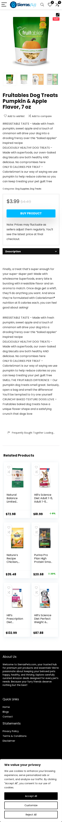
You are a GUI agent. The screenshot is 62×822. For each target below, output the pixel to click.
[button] (57, 14)
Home (6, 707)
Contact (8, 716)
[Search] (42, 4)
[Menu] (4, 4)
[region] (31, 790)
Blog (5, 712)
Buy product (31, 213)
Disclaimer (9, 741)
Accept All (31, 796)
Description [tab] (13, 251)
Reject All (31, 814)
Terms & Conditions (15, 736)
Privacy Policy (11, 731)
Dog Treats (35, 188)
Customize (31, 805)
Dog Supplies (22, 188)
